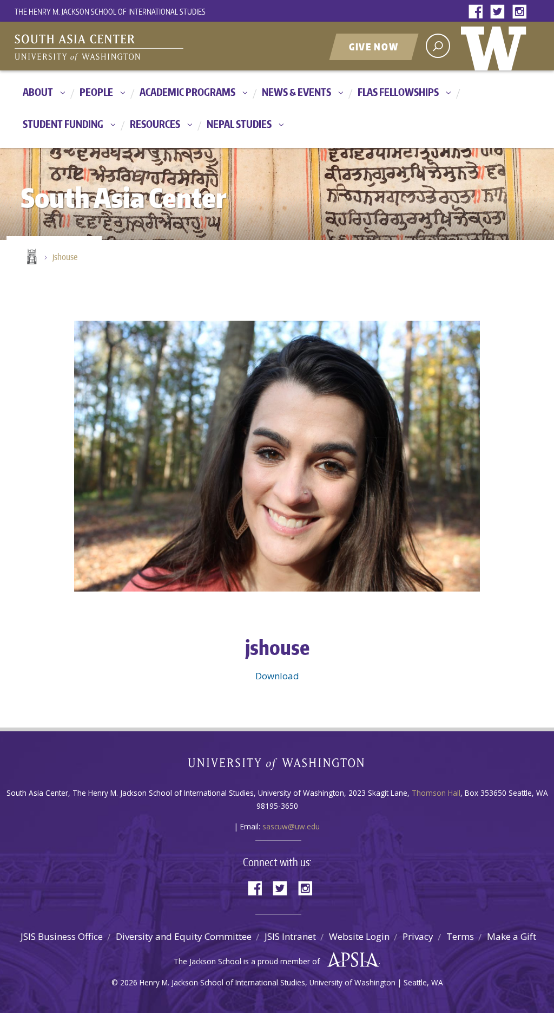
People (96, 92)
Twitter (500, 12)
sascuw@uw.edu (291, 826)
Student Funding (63, 124)
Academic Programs (187, 92)
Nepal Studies (239, 124)
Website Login (359, 936)
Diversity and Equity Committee (184, 936)
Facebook (478, 12)
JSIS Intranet (290, 936)
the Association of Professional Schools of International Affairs (350, 959)
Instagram (521, 12)
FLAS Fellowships (398, 92)
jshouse (64, 256)
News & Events (296, 92)
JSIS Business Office (62, 936)
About (38, 92)
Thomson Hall (436, 793)
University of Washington (496, 46)
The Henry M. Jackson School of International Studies (110, 11)
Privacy (418, 936)
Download (277, 676)
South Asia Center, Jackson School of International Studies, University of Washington (150, 47)
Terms (460, 936)
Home (31, 257)
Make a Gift (511, 936)
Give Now (374, 47)
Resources (155, 124)
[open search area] (438, 46)
